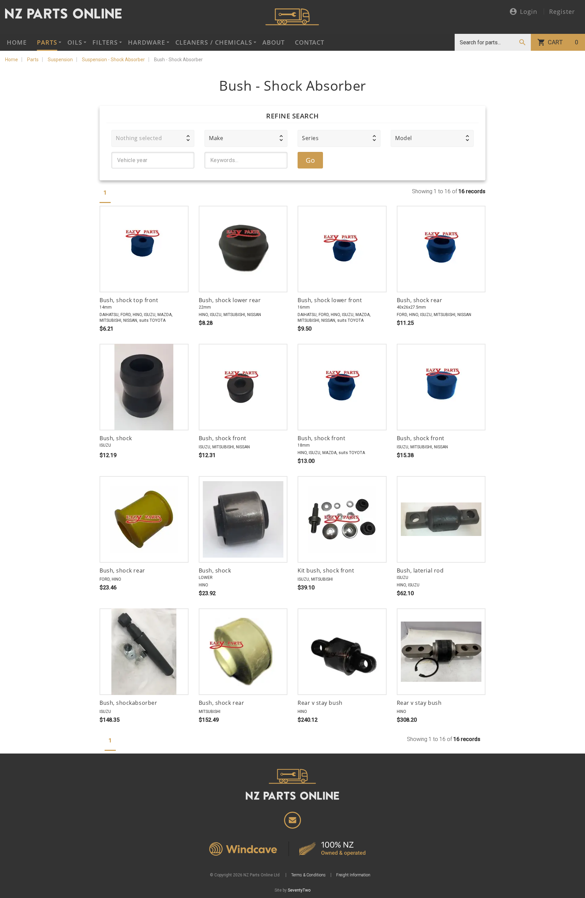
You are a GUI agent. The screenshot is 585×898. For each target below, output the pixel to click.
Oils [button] (74, 42)
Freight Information (353, 875)
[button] (152, 138)
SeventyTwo (299, 890)
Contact (309, 42)
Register (562, 11)
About (273, 42)
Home (17, 42)
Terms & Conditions (308, 875)
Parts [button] (47, 42)
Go (310, 160)
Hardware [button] (146, 42)
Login (528, 12)
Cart (563, 42)
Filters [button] (105, 42)
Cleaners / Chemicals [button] (213, 42)
